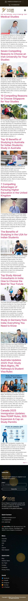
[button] (25, 10)
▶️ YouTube (5, 585)
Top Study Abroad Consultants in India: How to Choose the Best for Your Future (12, 279)
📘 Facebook (5, 578)
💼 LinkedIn (5, 580)
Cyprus (4, 547)
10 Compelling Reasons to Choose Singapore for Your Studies (14, 98)
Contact (4, 565)
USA (3, 543)
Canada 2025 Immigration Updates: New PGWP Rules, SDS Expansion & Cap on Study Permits (14, 416)
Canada (4, 541)
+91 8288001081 (6, 520)
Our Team (4, 563)
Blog (3, 558)
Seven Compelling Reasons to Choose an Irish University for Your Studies (14, 55)
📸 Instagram (5, 582)
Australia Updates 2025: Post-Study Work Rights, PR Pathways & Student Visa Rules (12, 366)
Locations (4, 567)
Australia (4, 538)
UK (2, 545)
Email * (3, 482)
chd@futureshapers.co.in (9, 517)
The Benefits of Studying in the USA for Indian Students (14, 234)
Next (25, 462)
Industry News (6, 560)
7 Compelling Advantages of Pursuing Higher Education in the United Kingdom (14, 190)
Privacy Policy (6, 569)
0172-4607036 (6, 522)
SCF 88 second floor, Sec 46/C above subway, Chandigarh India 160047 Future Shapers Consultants (14, 528)
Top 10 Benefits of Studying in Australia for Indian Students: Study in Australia (12, 143)
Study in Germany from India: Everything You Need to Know (14, 323)
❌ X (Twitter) (6, 587)
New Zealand (5, 550)
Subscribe (14, 489)
